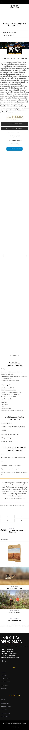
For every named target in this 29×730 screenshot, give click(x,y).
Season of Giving (14, 612)
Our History (3, 675)
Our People (3, 672)
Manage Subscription (6, 706)
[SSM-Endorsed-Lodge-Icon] (14, 50)
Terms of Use (4, 688)
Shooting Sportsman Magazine (16, 531)
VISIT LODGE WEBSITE (14, 128)
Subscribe (3, 699)
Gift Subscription (5, 703)
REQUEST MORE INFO (14, 123)
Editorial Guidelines (5, 682)
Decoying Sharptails (14, 588)
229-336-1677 (14, 144)
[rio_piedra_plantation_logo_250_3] (14, 118)
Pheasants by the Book (14, 566)
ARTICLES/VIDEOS (14, 148)
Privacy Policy (4, 685)
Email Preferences (5, 716)
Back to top (13, 727)
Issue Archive (4, 709)
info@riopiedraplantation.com (14, 140)
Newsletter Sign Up (5, 713)
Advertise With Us (5, 678)
